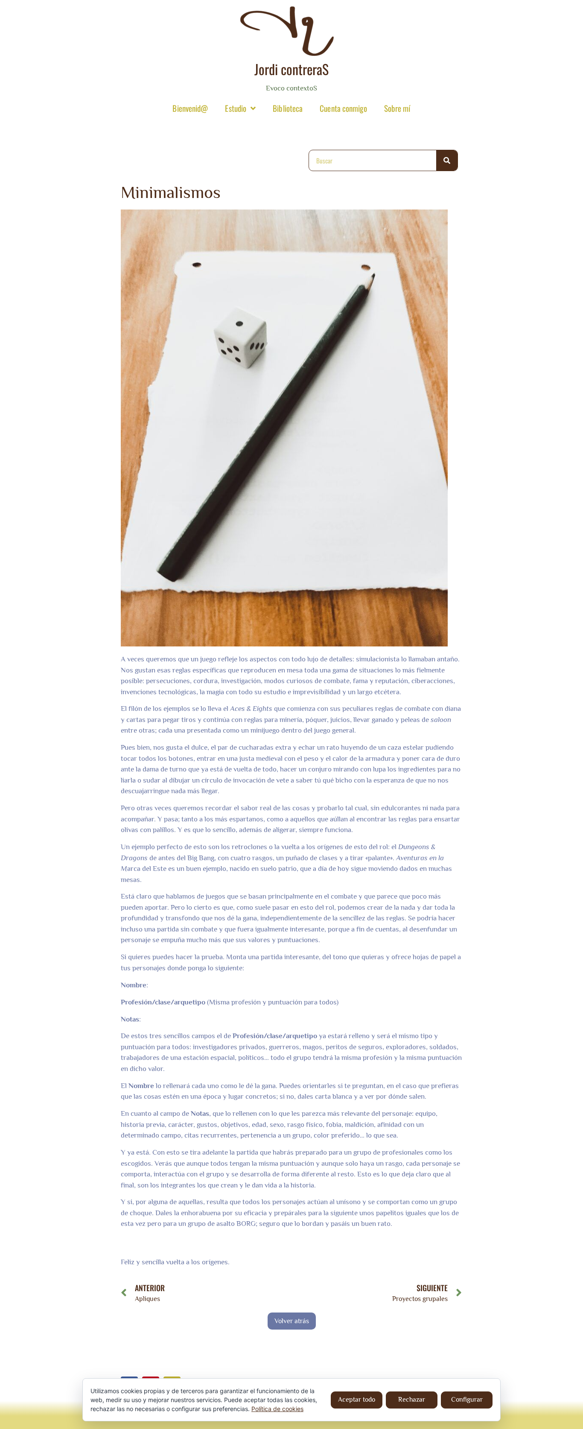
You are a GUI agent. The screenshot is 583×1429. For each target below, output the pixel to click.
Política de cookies (277, 1408)
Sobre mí (397, 108)
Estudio (235, 108)
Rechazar (411, 1399)
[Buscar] (447, 160)
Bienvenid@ (190, 108)
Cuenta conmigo (343, 108)
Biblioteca (288, 108)
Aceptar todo (356, 1399)
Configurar (467, 1399)
